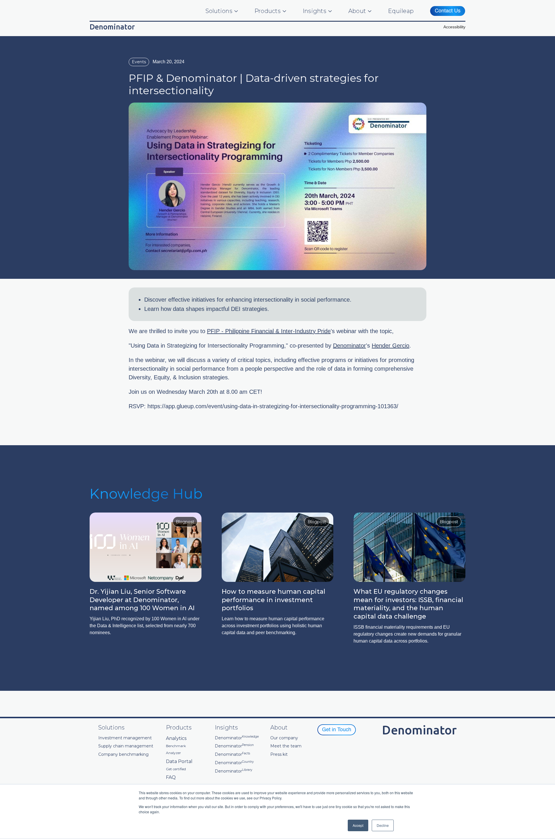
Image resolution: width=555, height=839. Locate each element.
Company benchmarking (123, 754)
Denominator (349, 345)
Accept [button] (358, 825)
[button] (454, 27)
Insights (314, 11)
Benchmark (176, 746)
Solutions (219, 11)
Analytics (176, 738)
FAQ (171, 777)
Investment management (125, 738)
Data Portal (179, 761)
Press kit (279, 754)
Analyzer (173, 753)
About (357, 11)
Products (267, 11)
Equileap (401, 11)
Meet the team (285, 746)
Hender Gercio (390, 345)
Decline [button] (383, 825)
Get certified (176, 769)
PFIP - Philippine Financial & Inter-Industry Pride (269, 331)
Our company (284, 738)
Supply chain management (125, 746)
